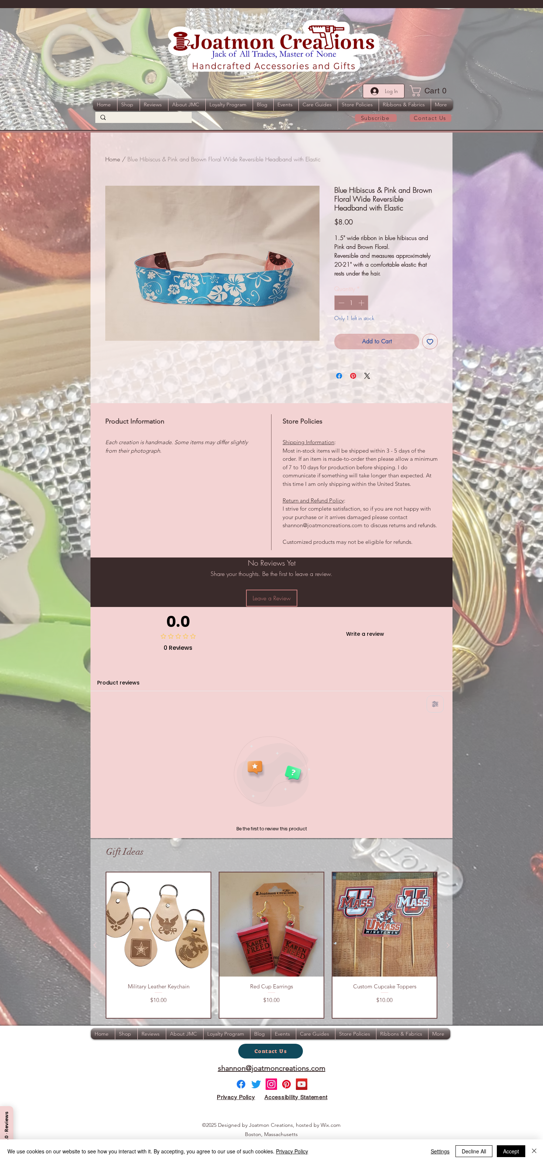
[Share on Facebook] (339, 375)
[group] (271, 945)
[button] (430, 90)
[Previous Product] (94, 945)
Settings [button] (440, 1151)
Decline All (474, 1151)
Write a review (365, 634)
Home (112, 159)
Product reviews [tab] (118, 682)
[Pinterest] (286, 1084)
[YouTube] (301, 1084)
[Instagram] (271, 1084)
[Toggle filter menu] (435, 704)
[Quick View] (158, 924)
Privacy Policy (292, 1151)
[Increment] (362, 303)
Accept (511, 1151)
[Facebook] (241, 1084)
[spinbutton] (351, 303)
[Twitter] (256, 1084)
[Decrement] (340, 303)
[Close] (534, 1151)
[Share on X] (367, 375)
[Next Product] (448, 945)
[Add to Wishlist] (430, 341)
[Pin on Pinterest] (353, 375)
